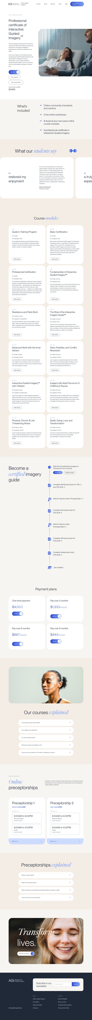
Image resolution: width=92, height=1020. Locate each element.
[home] (14, 4)
